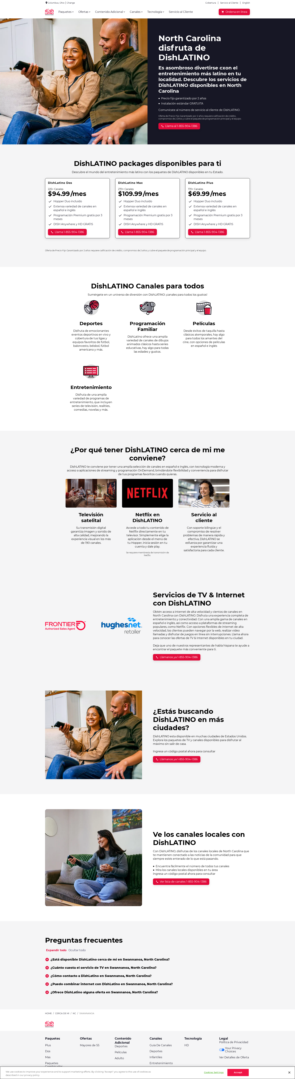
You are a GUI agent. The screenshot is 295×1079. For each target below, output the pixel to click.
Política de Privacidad (233, 1042)
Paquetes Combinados (54, 1065)
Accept (238, 1072)
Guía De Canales (161, 1045)
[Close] (289, 1072)
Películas (121, 1052)
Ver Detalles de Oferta (234, 1057)
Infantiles (156, 1057)
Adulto (119, 1058)
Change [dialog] (71, 3)
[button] (147, 959)
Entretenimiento (161, 1063)
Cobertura (210, 3)
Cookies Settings (214, 1072)
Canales (156, 1038)
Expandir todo (56, 950)
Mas (48, 1057)
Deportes (121, 1046)
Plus (48, 1045)
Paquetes (52, 1038)
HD (186, 1045)
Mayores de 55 (89, 1045)
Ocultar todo (77, 950)
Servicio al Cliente (229, 3)
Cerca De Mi (62, 1013)
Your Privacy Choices (233, 1050)
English (246, 3)
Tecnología (193, 1038)
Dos (47, 1051)
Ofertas (86, 1038)
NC (74, 1013)
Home (48, 1013)
